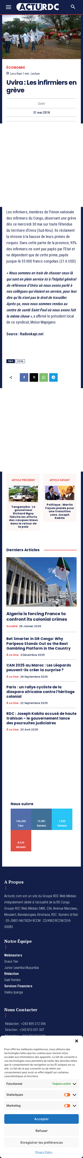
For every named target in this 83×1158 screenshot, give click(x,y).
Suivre (42, 810)
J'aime (21, 810)
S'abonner (20, 831)
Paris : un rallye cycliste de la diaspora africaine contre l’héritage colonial (40, 691)
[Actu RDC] (40, 7)
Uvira (20, 361)
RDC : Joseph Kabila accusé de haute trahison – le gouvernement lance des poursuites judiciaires (41, 718)
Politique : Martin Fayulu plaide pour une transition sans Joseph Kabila (59, 511)
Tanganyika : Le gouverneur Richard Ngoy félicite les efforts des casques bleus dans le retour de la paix (23, 517)
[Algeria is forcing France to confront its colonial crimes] (41, 582)
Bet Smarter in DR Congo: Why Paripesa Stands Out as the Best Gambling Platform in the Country (38, 643)
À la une (12, 655)
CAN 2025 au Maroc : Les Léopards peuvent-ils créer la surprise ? (38, 668)
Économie (15, 67)
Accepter (41, 1119)
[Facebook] (24, 377)
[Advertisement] (41, 165)
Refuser (42, 1131)
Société (11, 626)
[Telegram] (53, 377)
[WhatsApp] (43, 377)
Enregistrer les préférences (41, 1142)
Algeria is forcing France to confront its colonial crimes (36, 616)
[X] (34, 377)
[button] (76, 1041)
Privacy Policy (43, 1152)
